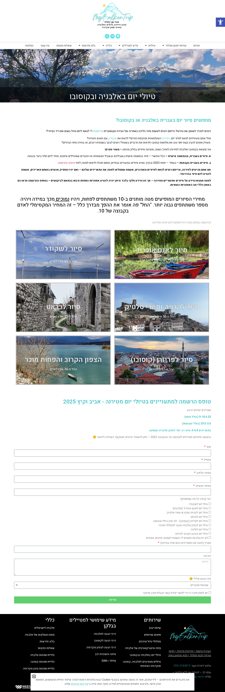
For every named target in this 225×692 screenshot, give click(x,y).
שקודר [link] (113, 138)
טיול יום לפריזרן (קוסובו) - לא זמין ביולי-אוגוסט (180, 521)
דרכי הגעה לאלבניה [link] (105, 634)
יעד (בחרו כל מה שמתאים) (196, 499)
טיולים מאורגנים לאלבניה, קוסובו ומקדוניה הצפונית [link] (142, 664)
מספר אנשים (203, 486)
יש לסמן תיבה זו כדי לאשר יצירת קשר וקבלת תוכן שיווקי (175, 593)
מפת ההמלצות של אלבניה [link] (39, 635)
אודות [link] (196, 46)
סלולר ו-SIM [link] (108, 661)
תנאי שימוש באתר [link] (177, 655)
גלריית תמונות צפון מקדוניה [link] (38, 668)
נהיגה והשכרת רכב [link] (105, 654)
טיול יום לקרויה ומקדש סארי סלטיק (187, 512)
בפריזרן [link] (166, 138)
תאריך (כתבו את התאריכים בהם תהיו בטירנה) (185, 543)
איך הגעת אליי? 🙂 (200, 579)
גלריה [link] (109, 46)
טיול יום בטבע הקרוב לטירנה (191, 533)
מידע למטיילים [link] (130, 46)
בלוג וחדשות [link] (88, 46)
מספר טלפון (203, 473)
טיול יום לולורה (199, 529)
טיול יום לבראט (199, 517)
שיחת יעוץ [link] (155, 628)
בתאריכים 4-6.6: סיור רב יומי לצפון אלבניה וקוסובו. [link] (179, 430)
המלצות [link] (29, 46)
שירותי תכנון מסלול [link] (176, 46)
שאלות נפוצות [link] (64, 46)
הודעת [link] (201, 677)
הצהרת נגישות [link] (203, 651)
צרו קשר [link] (44, 46)
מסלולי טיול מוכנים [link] (150, 641)
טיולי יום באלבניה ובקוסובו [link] (145, 655)
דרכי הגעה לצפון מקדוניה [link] (101, 647)
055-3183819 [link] (182, 666)
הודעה (207, 556)
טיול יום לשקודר (198, 504)
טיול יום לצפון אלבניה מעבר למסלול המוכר (183, 525)
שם (208, 447)
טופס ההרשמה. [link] (66, 163)
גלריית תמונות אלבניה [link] (42, 655)
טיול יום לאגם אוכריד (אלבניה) (190, 508)
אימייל (207, 460)
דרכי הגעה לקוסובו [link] (105, 640)
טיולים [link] (151, 46)
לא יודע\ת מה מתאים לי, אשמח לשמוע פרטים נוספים (177, 538)
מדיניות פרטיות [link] (184, 651)
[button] (34, 676)
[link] (220, 22)
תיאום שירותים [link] (152, 635)
